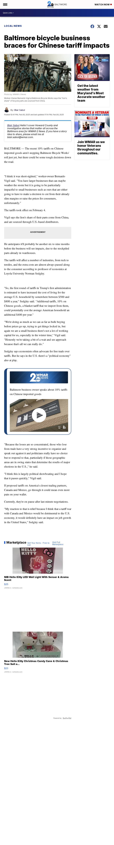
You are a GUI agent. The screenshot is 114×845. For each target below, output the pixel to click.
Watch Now (102, 4)
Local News (13, 25)
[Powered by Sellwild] (67, 718)
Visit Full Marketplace (57, 543)
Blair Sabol (19, 110)
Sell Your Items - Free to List (38, 544)
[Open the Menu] (5, 4)
